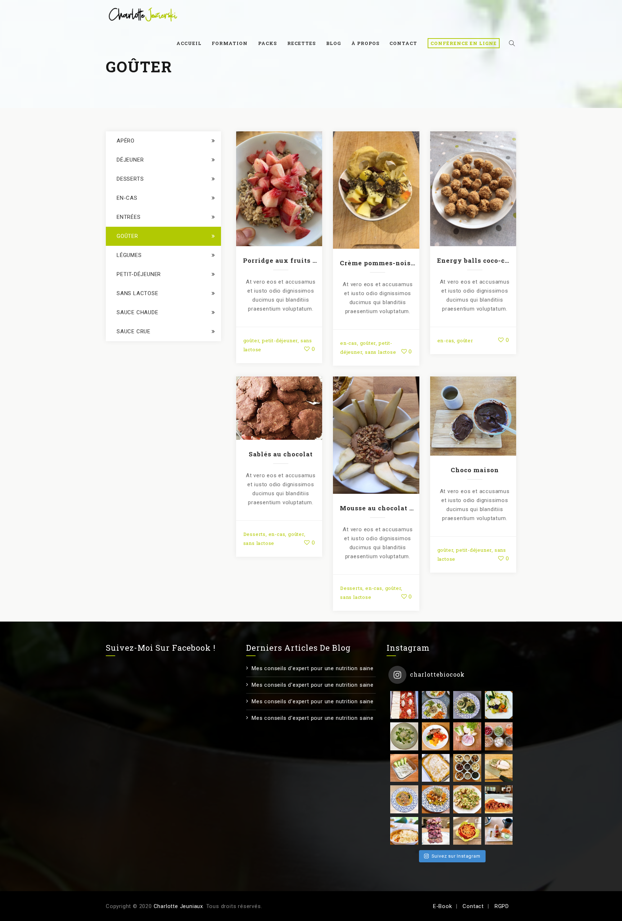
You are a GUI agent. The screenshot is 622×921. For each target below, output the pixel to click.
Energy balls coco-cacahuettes (475, 260)
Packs (267, 43)
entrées (129, 217)
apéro (126, 140)
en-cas (348, 343)
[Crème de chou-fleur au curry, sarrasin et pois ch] (404, 799)
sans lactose (380, 352)
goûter (251, 340)
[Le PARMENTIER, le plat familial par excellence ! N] (436, 768)
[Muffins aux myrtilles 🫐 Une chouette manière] (436, 831)
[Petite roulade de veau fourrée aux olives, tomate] (436, 736)
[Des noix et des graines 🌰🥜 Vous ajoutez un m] (467, 768)
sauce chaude (137, 312)
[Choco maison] (473, 414)
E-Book (442, 906)
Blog (333, 43)
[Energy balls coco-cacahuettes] (473, 187)
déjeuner (130, 160)
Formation (230, 43)
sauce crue (133, 331)
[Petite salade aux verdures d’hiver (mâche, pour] (404, 736)
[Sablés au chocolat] (279, 406)
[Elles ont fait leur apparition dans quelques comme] (467, 705)
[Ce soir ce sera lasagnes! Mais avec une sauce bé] (404, 705)
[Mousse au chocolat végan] (376, 433)
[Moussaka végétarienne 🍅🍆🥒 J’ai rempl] (404, 831)
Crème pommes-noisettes (377, 263)
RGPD (502, 906)
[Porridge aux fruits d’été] (279, 187)
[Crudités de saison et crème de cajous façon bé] (467, 831)
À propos (365, 43)
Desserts (254, 534)
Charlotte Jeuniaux (178, 906)
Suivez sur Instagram (456, 856)
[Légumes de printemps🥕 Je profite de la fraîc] (436, 705)
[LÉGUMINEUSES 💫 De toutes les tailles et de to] (499, 736)
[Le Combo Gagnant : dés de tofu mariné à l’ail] (467, 799)
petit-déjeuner (280, 340)
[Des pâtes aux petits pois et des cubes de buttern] (436, 799)
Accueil (189, 43)
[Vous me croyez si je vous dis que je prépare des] (467, 736)
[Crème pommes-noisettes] (376, 188)
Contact (403, 43)
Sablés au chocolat (281, 454)
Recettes (301, 43)
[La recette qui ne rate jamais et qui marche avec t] (499, 705)
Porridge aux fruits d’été (281, 260)
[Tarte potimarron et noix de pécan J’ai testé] (499, 799)
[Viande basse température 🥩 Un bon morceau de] (499, 768)
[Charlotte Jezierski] (143, 14)
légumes (129, 255)
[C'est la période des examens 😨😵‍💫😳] (499, 831)
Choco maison (475, 470)
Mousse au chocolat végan (377, 508)
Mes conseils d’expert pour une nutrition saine (313, 668)
